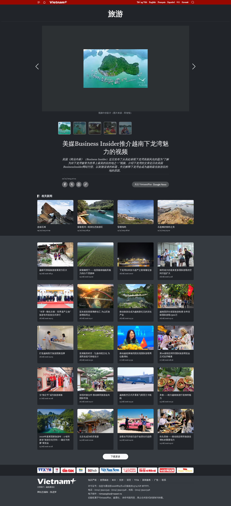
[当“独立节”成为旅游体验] (55, 379)
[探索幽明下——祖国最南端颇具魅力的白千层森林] (95, 254)
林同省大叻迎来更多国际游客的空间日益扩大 (176, 272)
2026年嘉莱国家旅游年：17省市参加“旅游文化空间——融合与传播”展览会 (54, 439)
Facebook (65, 184)
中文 (178, 2)
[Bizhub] (92, 470)
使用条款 (104, 480)
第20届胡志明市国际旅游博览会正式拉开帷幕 (175, 355)
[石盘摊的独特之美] (176, 212)
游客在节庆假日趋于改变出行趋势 (136, 436)
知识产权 (92, 480)
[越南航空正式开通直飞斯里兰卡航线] (136, 379)
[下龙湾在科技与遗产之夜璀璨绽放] (136, 254)
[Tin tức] (68, 470)
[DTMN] (147, 470)
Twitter (72, 184)
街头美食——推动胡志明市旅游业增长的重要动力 (175, 438)
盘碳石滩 (41, 227)
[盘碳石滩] (55, 212)
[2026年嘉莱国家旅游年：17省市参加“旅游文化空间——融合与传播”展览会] (55, 421)
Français (161, 2)
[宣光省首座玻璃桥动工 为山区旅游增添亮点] (95, 296)
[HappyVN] (185, 470)
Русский (185, 2)
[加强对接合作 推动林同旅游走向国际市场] (95, 379)
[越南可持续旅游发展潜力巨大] (55, 254)
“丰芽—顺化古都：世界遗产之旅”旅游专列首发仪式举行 (55, 313)
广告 (156, 480)
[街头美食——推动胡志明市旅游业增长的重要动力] (176, 421)
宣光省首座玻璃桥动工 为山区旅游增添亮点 (94, 313)
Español (171, 2)
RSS (114, 480)
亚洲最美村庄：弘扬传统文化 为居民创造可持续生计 (94, 355)
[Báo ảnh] (167, 470)
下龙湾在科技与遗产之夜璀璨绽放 (136, 270)
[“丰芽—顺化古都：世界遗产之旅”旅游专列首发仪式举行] (55, 296)
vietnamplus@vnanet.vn (110, 493)
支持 (121, 480)
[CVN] (129, 470)
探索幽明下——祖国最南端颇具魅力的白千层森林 (95, 272)
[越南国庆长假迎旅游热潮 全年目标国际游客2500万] (176, 296)
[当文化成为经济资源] (95, 421)
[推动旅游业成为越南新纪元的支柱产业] (136, 296)
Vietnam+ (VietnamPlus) (59, 2)
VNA (136, 480)
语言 (129, 480)
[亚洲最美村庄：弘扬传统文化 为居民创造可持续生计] (95, 338)
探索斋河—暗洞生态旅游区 (90, 227)
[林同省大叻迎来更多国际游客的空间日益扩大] (176, 254)
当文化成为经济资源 (89, 436)
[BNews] (80, 470)
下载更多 (115, 456)
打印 (79, 184)
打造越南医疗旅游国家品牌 (52, 353)
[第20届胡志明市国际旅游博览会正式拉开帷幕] (176, 338)
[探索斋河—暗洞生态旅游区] (95, 212)
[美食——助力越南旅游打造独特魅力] (176, 379)
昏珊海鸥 (122, 227)
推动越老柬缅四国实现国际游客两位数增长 (136, 355)
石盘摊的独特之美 (166, 227)
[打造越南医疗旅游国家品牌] (55, 338)
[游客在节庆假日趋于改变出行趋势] (136, 421)
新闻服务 (146, 480)
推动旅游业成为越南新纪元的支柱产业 (136, 313)
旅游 (115, 14)
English (152, 2)
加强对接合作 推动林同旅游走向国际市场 (94, 396)
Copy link (85, 184)
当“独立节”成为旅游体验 (51, 395)
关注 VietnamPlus (143, 184)
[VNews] (57, 470)
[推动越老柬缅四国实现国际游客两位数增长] (136, 338)
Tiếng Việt (142, 2)
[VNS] (110, 470)
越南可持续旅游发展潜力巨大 (53, 270)
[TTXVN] (45, 470)
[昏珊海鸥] (136, 212)
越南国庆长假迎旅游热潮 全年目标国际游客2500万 (175, 313)
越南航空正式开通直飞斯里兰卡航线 (136, 396)
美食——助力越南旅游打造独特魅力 (175, 396)
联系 (164, 480)
